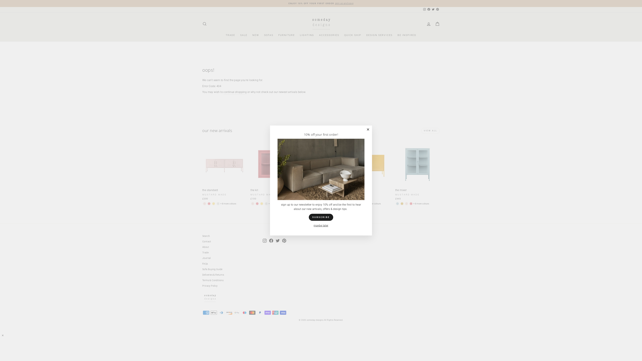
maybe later (321, 225)
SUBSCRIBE (321, 217)
